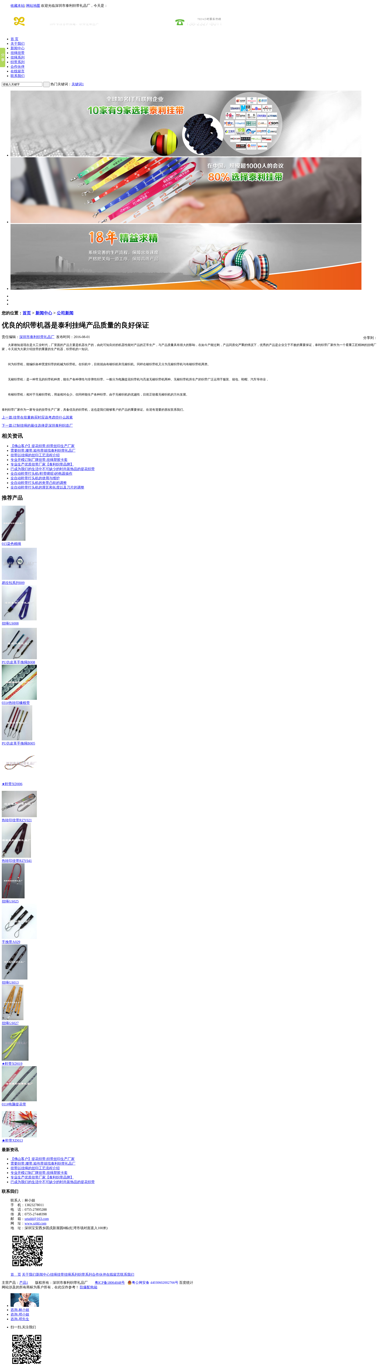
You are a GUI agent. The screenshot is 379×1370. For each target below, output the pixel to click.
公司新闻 (65, 313)
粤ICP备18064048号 (110, 1282)
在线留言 (18, 71)
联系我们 (18, 76)
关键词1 (78, 84)
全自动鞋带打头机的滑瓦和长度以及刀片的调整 (47, 487)
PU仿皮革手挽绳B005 (18, 743)
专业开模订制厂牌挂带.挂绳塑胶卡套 (39, 460)
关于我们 (18, 43)
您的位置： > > (37, 313)
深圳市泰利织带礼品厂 (36, 337)
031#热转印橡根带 (16, 703)
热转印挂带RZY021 (17, 820)
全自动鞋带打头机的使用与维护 (35, 478)
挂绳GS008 (10, 623)
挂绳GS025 (10, 901)
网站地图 (33, 5)
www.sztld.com (35, 1223)
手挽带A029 (11, 942)
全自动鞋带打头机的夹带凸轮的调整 (39, 483)
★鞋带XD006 (12, 784)
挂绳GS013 (10, 982)
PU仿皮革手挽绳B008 (18, 662)
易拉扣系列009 (13, 583)
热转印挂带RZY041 (17, 861)
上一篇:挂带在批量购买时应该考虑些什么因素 (37, 417)
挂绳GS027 (10, 1023)
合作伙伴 (18, 66)
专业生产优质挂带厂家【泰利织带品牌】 (42, 464)
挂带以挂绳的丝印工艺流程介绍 (35, 455)
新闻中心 (18, 48)
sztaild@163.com (37, 1219)
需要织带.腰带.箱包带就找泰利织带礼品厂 (43, 450)
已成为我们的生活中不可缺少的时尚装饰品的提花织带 (53, 469)
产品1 (23, 1282)
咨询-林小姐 (20, 1310)
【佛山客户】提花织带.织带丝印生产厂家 (43, 446)
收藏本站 (18, 5)
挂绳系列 (18, 57)
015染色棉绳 (11, 544)
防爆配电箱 (88, 1287)
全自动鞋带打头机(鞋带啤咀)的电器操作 (41, 473)
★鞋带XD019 (12, 1064)
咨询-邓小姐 (20, 1314)
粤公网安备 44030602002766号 (155, 1282)
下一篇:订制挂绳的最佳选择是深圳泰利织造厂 (37, 425)
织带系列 (18, 62)
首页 (27, 313)
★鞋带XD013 (12, 1140)
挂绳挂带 (18, 53)
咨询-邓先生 (20, 1319)
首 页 (14, 39)
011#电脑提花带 (14, 1104)
